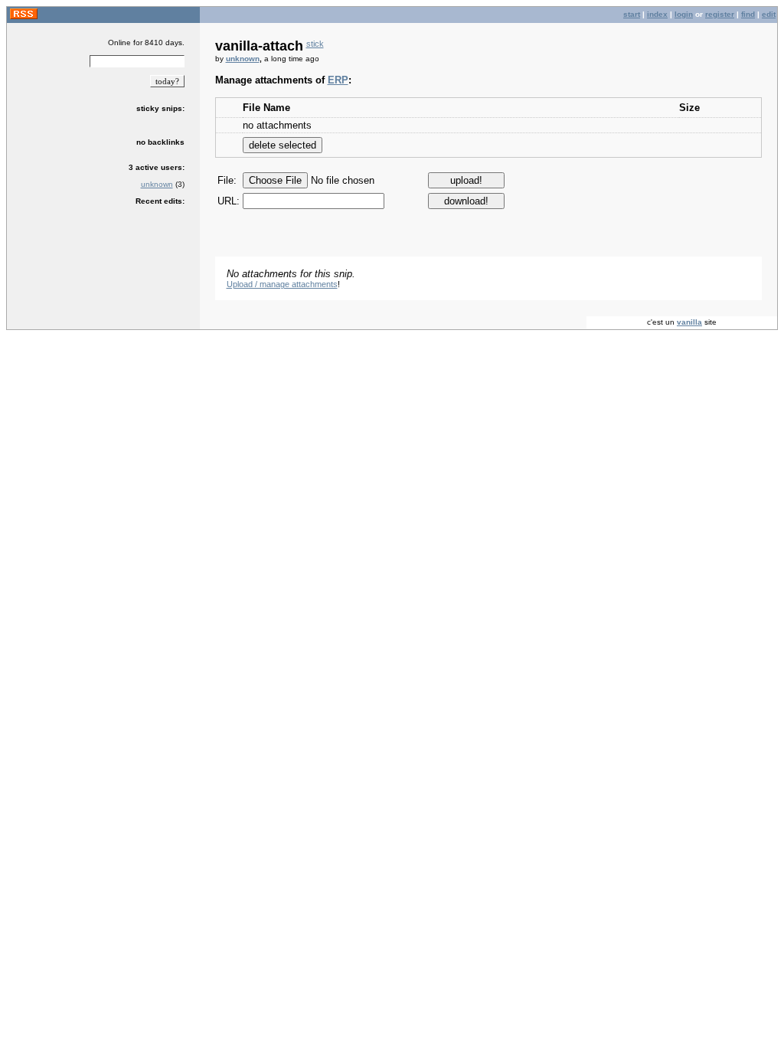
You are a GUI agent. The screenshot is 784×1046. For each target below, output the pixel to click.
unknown (157, 184)
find (748, 14)
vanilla (689, 322)
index (657, 14)
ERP (338, 80)
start (631, 14)
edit (769, 14)
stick (315, 43)
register (719, 14)
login (684, 14)
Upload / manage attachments (282, 284)
